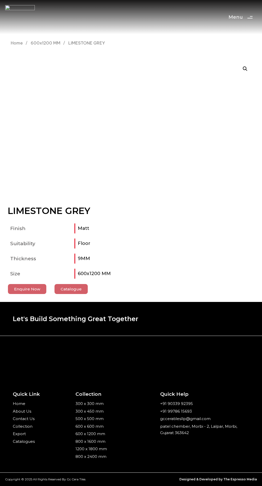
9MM (84, 258)
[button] (245, 68)
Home (17, 43)
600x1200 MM (45, 43)
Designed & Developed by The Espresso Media (218, 479)
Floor (84, 243)
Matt (83, 228)
